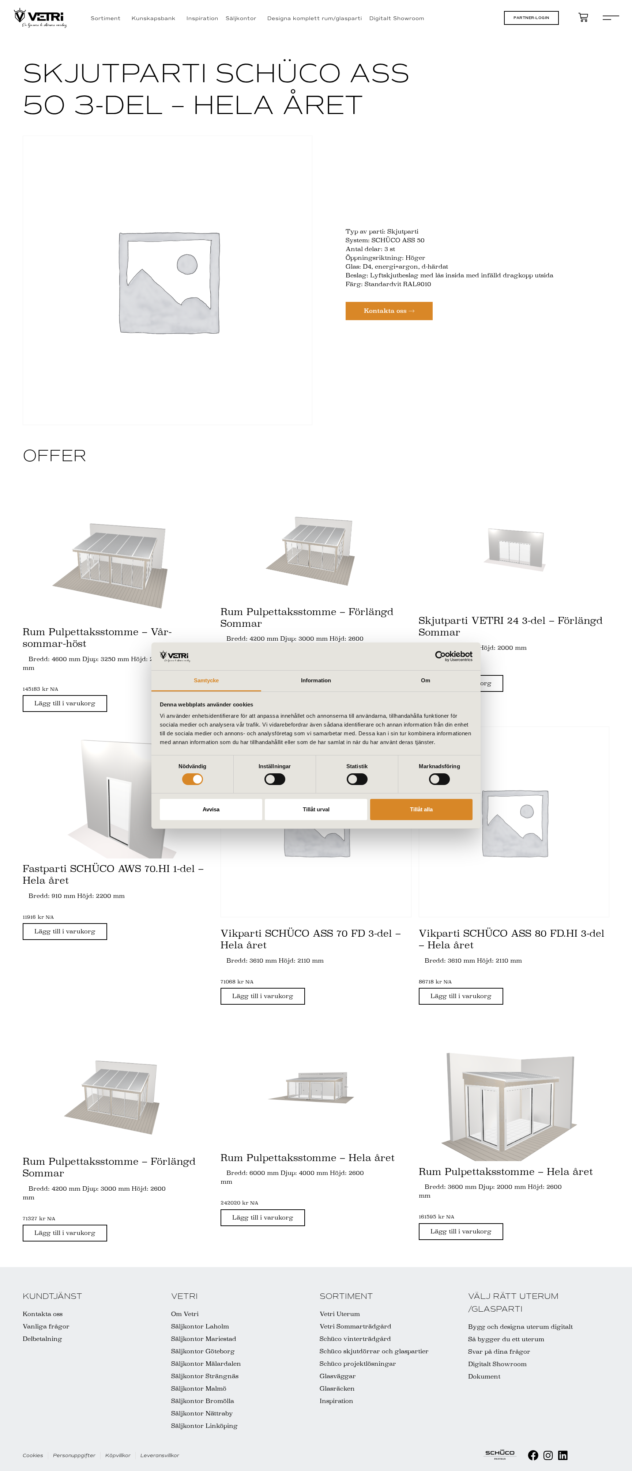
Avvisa (211, 809)
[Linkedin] (562, 1455)
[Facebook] (533, 1455)
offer (54, 455)
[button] (531, 18)
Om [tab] (425, 680)
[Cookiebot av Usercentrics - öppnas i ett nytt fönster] (441, 656)
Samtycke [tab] (206, 680)
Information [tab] (316, 680)
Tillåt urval (316, 809)
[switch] (274, 779)
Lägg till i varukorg (64, 703)
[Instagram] (548, 1455)
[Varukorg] (583, 17)
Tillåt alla (421, 809)
